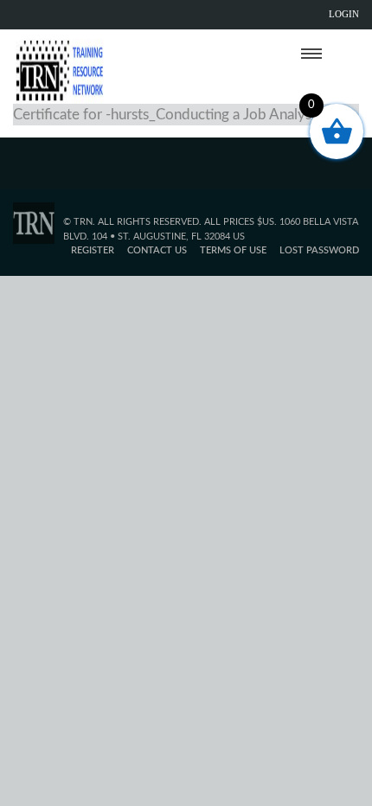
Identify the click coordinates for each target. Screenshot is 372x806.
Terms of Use (233, 250)
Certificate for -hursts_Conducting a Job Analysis (167, 114)
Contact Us (157, 250)
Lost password (319, 250)
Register (92, 250)
